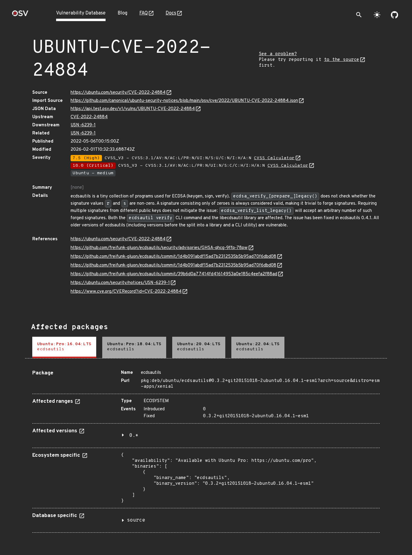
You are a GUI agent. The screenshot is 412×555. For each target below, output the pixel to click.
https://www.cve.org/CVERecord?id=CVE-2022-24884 (126, 292)
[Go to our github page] (394, 14)
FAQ (143, 13)
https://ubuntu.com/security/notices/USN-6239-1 (120, 283)
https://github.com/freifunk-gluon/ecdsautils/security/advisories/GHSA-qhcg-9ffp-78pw (159, 248)
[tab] (64, 347)
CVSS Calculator (274, 158)
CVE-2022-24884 (89, 117)
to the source (341, 60)
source (136, 520)
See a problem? (278, 54)
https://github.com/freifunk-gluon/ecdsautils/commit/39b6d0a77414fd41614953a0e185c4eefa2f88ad (174, 274)
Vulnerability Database (81, 13)
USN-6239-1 (83, 125)
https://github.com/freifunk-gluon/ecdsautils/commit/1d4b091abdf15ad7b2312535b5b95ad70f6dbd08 (173, 257)
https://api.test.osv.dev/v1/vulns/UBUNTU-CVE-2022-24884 (133, 109)
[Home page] (20, 15)
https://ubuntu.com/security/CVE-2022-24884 (118, 93)
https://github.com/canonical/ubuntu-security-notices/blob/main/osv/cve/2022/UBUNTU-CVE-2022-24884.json (184, 101)
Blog (122, 13)
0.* (133, 436)
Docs (171, 13)
